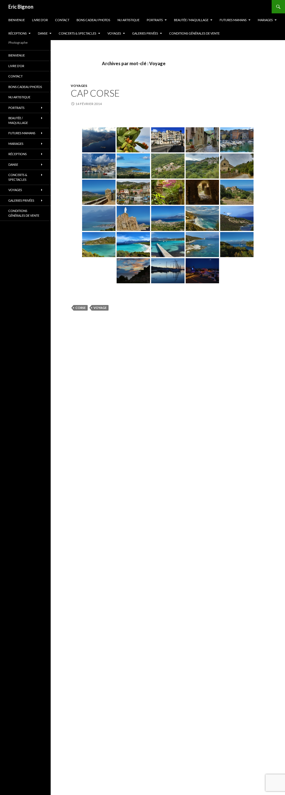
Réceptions (17, 33)
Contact (62, 20)
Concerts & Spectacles (77, 33)
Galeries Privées (145, 33)
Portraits (155, 20)
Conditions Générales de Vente (194, 33)
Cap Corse (95, 93)
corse (80, 307)
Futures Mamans (233, 20)
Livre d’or (40, 20)
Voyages (114, 33)
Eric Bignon (20, 7)
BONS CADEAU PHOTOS (93, 20)
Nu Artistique (128, 20)
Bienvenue (16, 20)
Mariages (265, 20)
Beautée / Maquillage (191, 20)
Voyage (100, 307)
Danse (43, 33)
